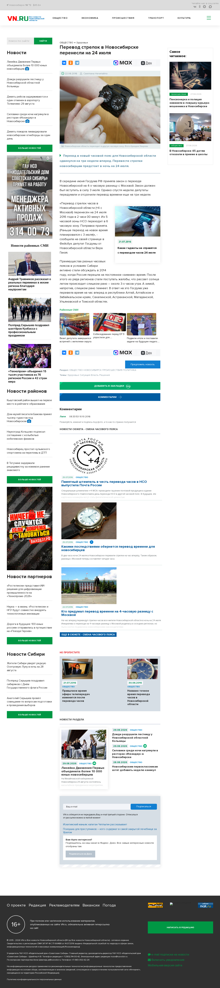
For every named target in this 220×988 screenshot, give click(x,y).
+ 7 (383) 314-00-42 (71, 956)
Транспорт (156, 18)
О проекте (16, 905)
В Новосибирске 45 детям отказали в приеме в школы (188, 152)
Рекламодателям (64, 905)
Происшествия (123, 18)
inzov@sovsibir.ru (119, 956)
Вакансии (91, 905)
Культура (184, 18)
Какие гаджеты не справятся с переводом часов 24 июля (137, 250)
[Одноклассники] (71, 63)
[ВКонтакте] (64, 63)
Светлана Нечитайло (96, 73)
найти (43, 41)
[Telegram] (77, 63)
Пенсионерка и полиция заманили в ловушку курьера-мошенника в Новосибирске (189, 103)
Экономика (89, 18)
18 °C (28, 5)
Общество (60, 18)
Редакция (37, 905)
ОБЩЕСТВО (82, 477)
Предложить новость (143, 364)
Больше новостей (29, 148)
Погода (109, 905)
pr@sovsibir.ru (54, 960)
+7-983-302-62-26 (81, 960)
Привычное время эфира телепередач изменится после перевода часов (76, 696)
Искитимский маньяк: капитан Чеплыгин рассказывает (95, 824)
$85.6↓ (37, 5)
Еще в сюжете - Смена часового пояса (88, 634)
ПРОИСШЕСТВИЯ (178, 94)
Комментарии (107, 397)
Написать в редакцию (180, 927)
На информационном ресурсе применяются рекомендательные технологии (45, 966)
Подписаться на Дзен (80, 854)
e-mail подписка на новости (170, 954)
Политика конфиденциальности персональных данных (34, 979)
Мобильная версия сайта (165, 965)
